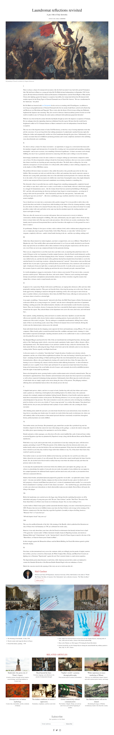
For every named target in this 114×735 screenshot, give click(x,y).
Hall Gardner (60, 18)
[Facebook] (53, 730)
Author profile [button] (39, 580)
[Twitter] (56, 730)
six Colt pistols (46, 105)
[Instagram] (60, 730)
